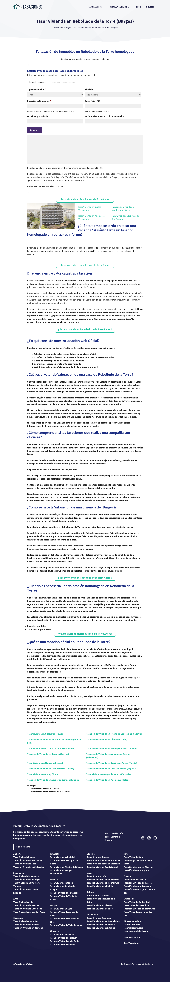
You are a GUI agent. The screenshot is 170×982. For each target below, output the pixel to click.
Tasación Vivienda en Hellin (63, 937)
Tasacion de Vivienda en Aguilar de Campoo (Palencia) (53, 779)
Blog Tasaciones (131, 943)
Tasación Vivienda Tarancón (137, 886)
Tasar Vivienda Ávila (23, 902)
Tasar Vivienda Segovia (98, 857)
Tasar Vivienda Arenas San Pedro (29, 912)
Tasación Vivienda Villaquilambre (103, 879)
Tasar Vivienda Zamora (24, 857)
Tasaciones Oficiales (24, 964)
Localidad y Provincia (37, 116)
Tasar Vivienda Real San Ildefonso (103, 863)
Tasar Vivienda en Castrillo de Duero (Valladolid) (50, 748)
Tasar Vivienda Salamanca (26, 876)
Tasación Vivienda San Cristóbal (102, 867)
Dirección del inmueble (39, 101)
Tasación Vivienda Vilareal (26, 924)
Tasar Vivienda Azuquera (99, 918)
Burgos (67, 27)
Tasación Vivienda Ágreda (136, 870)
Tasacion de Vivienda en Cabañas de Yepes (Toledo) (111, 763)
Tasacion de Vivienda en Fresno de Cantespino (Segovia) (114, 733)
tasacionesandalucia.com (136, 931)
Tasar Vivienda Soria (133, 857)
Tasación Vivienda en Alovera (101, 924)
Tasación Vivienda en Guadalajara (103, 921)
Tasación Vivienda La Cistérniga (28, 867)
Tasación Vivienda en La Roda (64, 941)
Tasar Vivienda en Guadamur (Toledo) (45, 733)
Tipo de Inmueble (36, 89)
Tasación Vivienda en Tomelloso (140, 908)
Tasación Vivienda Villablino (100, 886)
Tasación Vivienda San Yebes (101, 927)
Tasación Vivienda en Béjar (26, 879)
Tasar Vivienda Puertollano (137, 905)
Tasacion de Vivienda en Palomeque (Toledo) (108, 779)
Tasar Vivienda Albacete (62, 934)
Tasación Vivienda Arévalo (26, 905)
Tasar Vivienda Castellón (25, 921)
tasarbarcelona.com (133, 927)
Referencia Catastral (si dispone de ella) (104, 116)
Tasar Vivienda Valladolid (62, 857)
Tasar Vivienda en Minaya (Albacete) (45, 763)
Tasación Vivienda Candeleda (27, 908)
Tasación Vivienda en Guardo (64, 892)
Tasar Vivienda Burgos (61, 908)
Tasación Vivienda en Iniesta (138, 882)
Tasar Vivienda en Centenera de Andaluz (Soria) (50, 791)
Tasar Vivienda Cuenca (135, 879)
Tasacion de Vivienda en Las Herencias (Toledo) (50, 768)
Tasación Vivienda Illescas (99, 905)
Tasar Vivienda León (97, 876)
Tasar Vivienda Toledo (98, 895)
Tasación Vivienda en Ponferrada (103, 882)
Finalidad (90, 89)
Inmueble (150, 7)
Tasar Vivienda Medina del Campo (66, 867)
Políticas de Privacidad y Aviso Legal (137, 964)
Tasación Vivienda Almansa (63, 944)
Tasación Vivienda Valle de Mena (66, 925)
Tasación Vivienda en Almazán (138, 867)
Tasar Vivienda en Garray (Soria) (43, 774)
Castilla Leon (95, 7)
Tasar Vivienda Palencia (61, 882)
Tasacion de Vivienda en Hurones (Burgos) (48, 754)
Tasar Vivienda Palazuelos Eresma (103, 860)
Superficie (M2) (92, 101)
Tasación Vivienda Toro (24, 863)
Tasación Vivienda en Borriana (28, 927)
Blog (138, 7)
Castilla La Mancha (119, 7)
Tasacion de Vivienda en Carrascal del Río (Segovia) (111, 768)
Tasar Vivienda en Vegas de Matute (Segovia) (108, 774)
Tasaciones (58, 27)
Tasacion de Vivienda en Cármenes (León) (106, 739)
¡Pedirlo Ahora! (23, 846)
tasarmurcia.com (132, 937)
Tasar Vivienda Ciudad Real (137, 902)
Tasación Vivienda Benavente (27, 860)
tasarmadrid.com (132, 924)
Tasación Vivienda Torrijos (100, 908)
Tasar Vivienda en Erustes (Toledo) (44, 788)
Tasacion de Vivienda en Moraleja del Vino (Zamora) (111, 748)
